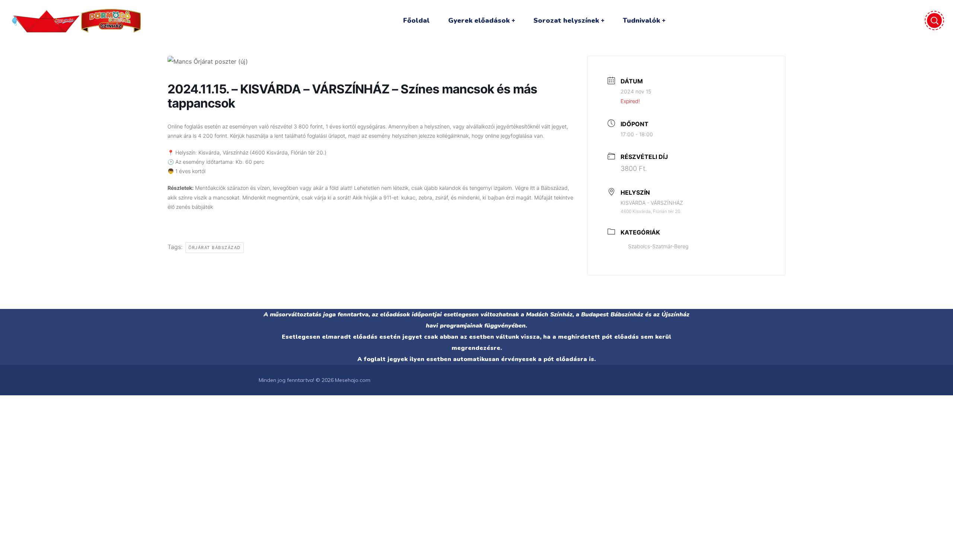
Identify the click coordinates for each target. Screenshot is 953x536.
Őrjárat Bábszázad (214, 247)
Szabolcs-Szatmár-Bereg (658, 246)
